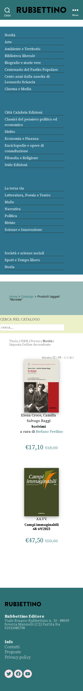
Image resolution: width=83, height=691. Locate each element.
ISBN (24, 341)
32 (54, 358)
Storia (10, 267)
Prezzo (35, 341)
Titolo (13, 341)
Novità (10, 35)
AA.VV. (41, 519)
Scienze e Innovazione (23, 229)
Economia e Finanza (22, 138)
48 (59, 358)
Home (13, 296)
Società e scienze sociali (24, 253)
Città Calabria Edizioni (23, 112)
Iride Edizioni (16, 165)
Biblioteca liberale (20, 56)
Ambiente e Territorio (22, 49)
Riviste (10, 223)
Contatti (12, 647)
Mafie (9, 202)
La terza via (14, 188)
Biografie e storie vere (23, 62)
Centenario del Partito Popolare (31, 69)
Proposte (13, 652)
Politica (11, 216)
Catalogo (27, 296)
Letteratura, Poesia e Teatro (27, 195)
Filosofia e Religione (21, 158)
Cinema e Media (18, 89)
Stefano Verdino (49, 431)
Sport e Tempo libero (22, 260)
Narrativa (13, 209)
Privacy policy (18, 657)
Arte (8, 42)
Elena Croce (31, 415)
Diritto (10, 131)
